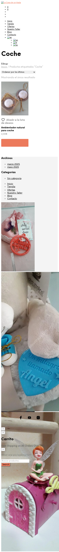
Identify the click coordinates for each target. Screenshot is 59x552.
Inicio (9, 21)
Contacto (11, 35)
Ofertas (10, 27)
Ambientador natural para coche (13, 129)
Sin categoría (14, 178)
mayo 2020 (13, 166)
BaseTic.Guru (36, 425)
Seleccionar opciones (11, 142)
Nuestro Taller (13, 29)
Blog (9, 32)
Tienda (10, 24)
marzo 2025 (13, 163)
